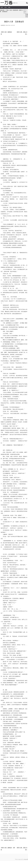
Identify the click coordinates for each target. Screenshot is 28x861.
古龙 (5, 7)
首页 (2, 7)
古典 (9, 7)
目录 (14, 847)
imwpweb (26, 859)
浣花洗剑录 (15, 10)
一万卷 (6, 10)
